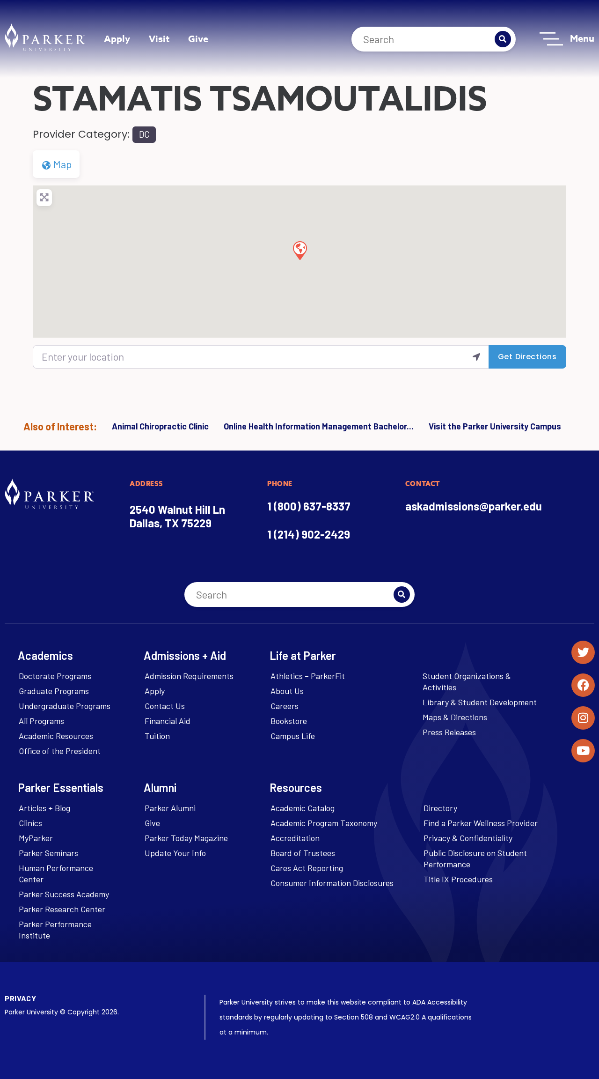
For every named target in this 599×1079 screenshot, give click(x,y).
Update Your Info (175, 853)
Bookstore (288, 721)
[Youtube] (583, 750)
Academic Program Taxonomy (323, 823)
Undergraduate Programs (64, 706)
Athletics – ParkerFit (307, 676)
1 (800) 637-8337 (309, 506)
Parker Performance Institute (55, 929)
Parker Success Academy (64, 894)
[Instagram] (583, 718)
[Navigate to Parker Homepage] (45, 37)
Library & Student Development (480, 702)
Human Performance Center (56, 873)
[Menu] (551, 39)
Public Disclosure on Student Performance (475, 858)
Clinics (30, 823)
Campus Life (292, 736)
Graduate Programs (54, 691)
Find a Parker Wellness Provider (481, 823)
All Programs (41, 721)
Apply (117, 38)
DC (144, 134)
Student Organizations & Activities (467, 681)
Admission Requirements (189, 676)
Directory (440, 808)
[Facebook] (583, 685)
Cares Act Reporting (306, 868)
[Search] (503, 39)
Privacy (20, 998)
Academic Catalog (302, 808)
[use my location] (476, 356)
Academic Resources (56, 736)
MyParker (36, 838)
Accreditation (295, 838)
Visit (159, 38)
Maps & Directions (455, 717)
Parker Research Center (62, 909)
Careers (284, 706)
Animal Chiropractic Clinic (160, 426)
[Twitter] (583, 652)
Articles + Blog (44, 808)
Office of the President (60, 751)
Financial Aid (167, 721)
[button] (299, 250)
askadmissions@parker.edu (473, 506)
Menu (582, 38)
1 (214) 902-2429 (308, 534)
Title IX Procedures (458, 879)
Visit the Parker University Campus (495, 426)
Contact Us (165, 706)
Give (198, 38)
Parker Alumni (170, 808)
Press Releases (449, 732)
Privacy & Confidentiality (468, 838)
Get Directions (527, 356)
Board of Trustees (302, 853)
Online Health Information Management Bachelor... (319, 426)
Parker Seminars (48, 853)
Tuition (157, 736)
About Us (287, 691)
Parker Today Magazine (186, 838)
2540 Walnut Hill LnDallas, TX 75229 (177, 516)
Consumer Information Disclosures (332, 883)
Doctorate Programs (55, 676)
